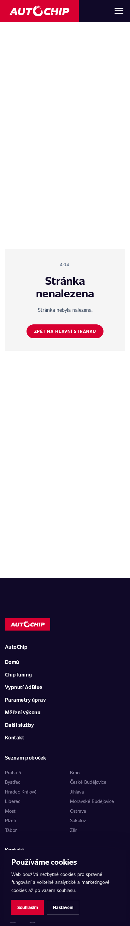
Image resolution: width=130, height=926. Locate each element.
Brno (75, 772)
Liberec (12, 801)
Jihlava (77, 792)
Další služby (19, 724)
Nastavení (63, 907)
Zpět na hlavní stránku (65, 331)
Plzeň (10, 820)
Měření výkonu (22, 712)
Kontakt (14, 737)
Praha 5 (13, 772)
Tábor (11, 830)
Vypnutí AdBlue (24, 687)
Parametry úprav (25, 699)
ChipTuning (18, 674)
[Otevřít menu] (119, 11)
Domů (12, 662)
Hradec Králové (21, 792)
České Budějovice (88, 782)
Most (10, 811)
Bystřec (12, 782)
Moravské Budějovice (92, 801)
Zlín (73, 830)
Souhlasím (27, 907)
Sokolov (78, 820)
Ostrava (78, 811)
